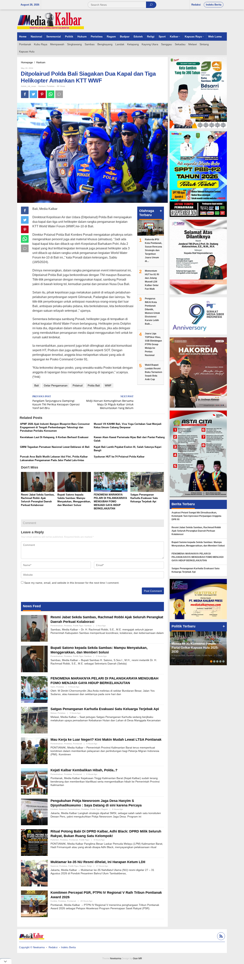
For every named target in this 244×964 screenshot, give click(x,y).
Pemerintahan (57, 626)
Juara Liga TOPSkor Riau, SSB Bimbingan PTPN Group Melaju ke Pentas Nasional (153, 344)
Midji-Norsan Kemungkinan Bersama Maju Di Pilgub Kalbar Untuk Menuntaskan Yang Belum (109, 402)
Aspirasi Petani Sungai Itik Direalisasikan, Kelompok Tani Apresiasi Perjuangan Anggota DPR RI (196, 516)
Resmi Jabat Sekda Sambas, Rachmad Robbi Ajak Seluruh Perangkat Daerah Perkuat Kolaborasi (196, 531)
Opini (53, 687)
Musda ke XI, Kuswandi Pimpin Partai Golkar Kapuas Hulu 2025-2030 (195, 647)
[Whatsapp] (50, 94)
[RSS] (220, 936)
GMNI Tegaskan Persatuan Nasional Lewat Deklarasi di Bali (55, 447)
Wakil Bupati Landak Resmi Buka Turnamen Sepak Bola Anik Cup (153, 372)
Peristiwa (51, 86)
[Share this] (25, 94)
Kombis (54, 901)
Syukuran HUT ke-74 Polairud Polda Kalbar (119, 456)
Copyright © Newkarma (32, 947)
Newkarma (115, 958)
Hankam (42, 86)
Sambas (88, 626)
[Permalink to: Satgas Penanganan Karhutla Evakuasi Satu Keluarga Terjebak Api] (147, 482)
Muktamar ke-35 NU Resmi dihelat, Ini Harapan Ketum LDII (98, 862)
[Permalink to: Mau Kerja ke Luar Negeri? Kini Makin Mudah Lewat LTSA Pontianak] (34, 750)
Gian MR (137, 958)
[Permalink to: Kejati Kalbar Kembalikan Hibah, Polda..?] (34, 781)
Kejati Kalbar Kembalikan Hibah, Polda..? (84, 770)
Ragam (104, 809)
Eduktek (54, 809)
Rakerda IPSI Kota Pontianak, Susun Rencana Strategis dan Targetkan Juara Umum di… (153, 250)
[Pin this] (42, 94)
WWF (108, 385)
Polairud (78, 385)
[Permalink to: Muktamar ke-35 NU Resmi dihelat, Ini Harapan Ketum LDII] (34, 872)
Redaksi (53, 947)
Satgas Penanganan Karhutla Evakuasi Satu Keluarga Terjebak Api (144, 498)
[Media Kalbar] (50, 20)
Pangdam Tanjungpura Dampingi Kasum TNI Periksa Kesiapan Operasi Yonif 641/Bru (56, 402)
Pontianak (77, 744)
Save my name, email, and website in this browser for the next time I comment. (71, 582)
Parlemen (55, 840)
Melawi (53, 713)
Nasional (63, 809)
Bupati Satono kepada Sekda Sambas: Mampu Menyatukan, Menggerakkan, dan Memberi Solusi (198, 544)
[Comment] (59, 94)
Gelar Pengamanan (55, 385)
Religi (89, 866)
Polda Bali (94, 385)
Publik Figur (78, 626)
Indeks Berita (68, 947)
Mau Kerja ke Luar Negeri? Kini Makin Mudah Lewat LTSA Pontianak (106, 739)
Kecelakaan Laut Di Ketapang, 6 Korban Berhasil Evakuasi (54, 437)
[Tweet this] (33, 94)
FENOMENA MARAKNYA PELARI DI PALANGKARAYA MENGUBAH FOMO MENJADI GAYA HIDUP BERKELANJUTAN (110, 501)
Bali (36, 385)
